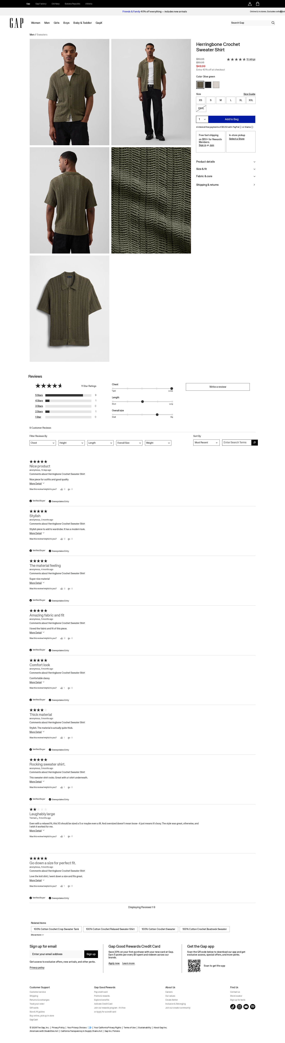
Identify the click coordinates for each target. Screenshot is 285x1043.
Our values (170, 996)
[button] (110, 201)
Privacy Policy (58, 1027)
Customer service (38, 992)
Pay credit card (101, 992)
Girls (57, 22)
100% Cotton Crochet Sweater (158, 929)
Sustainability (144, 1027)
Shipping (34, 996)
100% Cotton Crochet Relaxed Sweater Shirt (110, 929)
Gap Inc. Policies (112, 1031)
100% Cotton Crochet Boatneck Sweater (205, 929)
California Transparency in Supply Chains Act (81, 1031)
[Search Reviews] (254, 443)
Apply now (114, 963)
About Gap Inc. (160, 1027)
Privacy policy (37, 967)
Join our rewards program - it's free (110, 1008)
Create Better (171, 1000)
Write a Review (217, 386)
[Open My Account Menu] (250, 4)
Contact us (235, 992)
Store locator (236, 996)
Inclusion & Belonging (175, 1004)
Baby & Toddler (82, 22)
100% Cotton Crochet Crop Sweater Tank (56, 929)
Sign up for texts (237, 1000)
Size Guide (249, 94)
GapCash (34, 1020)
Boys (66, 22)
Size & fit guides (37, 1012)
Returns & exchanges (39, 1000)
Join (212, 145)
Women (35, 22)
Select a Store (236, 139)
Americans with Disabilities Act (44, 1031)
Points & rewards (102, 996)
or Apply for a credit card (105, 1012)
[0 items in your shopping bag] (257, 4)
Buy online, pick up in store (42, 1016)
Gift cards (34, 1008)
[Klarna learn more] (252, 127)
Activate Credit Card (103, 1004)
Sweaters (42, 34)
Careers (169, 992)
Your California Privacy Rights (107, 1027)
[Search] (273, 23)
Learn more (128, 963)
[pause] (281, 12)
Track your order (37, 1004)
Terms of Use (130, 1027)
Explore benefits (101, 1000)
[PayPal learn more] (240, 127)
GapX (99, 22)
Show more (36, 935)
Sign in (202, 145)
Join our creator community (177, 1008)
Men (47, 22)
